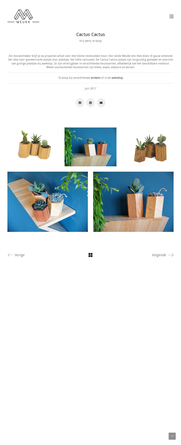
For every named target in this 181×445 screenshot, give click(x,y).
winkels (95, 77)
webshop (117, 77)
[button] (172, 16)
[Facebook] (79, 102)
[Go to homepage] (23, 16)
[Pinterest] (90, 102)
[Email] (101, 102)
